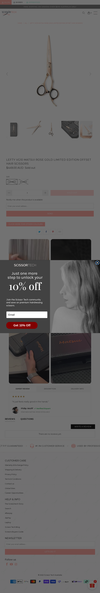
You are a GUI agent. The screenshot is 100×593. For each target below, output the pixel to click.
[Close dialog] (97, 262)
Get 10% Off (21, 325)
